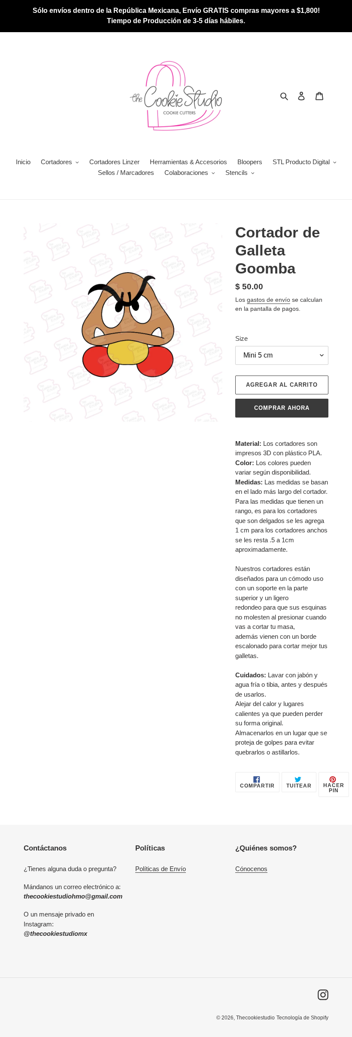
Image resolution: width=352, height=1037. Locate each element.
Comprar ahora (282, 408)
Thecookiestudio (255, 1018)
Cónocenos (251, 868)
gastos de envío (268, 299)
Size (241, 338)
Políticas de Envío (160, 868)
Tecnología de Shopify (302, 1018)
